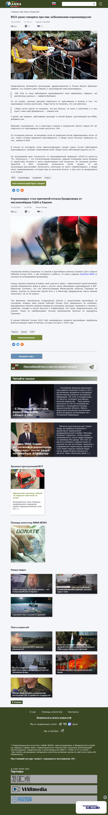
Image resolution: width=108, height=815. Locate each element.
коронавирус (24, 177)
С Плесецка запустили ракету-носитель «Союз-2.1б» (30, 412)
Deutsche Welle (87, 274)
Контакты (73, 712)
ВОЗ (13, 177)
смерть (47, 177)
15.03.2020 (21, 22)
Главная (14, 12)
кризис (24, 332)
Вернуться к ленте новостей (54, 717)
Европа (15, 332)
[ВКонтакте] (13, 190)
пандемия (37, 177)
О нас (33, 712)
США (32, 332)
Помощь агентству (52, 712)
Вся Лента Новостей (29, 12)
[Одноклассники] (22, 190)
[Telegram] (17, 190)
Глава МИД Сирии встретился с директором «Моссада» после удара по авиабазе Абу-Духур (32, 448)
